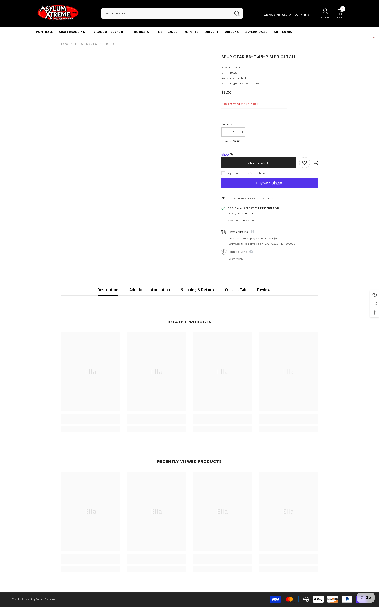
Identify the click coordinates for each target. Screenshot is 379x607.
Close (374, 37)
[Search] (172, 13)
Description (108, 290)
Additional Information (149, 290)
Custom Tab (236, 290)
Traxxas (236, 67)
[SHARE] (314, 163)
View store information (241, 220)
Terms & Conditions (253, 173)
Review (263, 290)
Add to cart (258, 162)
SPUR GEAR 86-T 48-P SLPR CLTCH (258, 57)
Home (65, 44)
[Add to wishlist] (304, 162)
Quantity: (226, 124)
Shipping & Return (197, 290)
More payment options (269, 190)
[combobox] (166, 13)
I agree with (234, 173)
